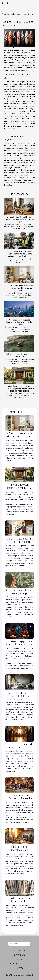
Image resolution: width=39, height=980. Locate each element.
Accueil (4, 12)
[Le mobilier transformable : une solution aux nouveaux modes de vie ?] (19, 206)
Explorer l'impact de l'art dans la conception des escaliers (19, 541)
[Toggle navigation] (5, 3)
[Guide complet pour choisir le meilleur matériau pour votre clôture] (19, 887)
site (15, 128)
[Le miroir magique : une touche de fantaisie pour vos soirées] (19, 631)
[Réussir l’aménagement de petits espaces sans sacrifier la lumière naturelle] (19, 274)
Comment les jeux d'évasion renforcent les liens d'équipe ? (19, 798)
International (19, 954)
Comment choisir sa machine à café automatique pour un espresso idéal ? (19, 851)
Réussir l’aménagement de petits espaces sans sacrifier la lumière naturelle (19, 288)
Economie (19, 950)
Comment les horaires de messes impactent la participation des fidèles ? (19, 747)
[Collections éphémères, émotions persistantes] (19, 343)
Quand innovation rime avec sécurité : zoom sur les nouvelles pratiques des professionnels (19, 253)
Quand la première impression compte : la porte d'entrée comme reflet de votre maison (19, 388)
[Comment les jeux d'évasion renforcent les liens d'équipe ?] (19, 785)
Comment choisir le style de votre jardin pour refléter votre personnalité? (19, 594)
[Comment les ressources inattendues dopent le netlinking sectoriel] (19, 309)
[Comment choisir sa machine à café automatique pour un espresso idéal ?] (19, 836)
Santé (19, 959)
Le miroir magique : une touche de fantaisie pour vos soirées (19, 644)
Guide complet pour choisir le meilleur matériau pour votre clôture (19, 903)
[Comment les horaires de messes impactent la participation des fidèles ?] (19, 733)
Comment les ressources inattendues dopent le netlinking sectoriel (19, 322)
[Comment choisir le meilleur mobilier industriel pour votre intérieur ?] (19, 682)
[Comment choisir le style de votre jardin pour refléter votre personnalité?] (19, 579)
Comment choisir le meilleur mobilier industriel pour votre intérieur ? (19, 697)
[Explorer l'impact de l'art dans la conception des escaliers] (19, 528)
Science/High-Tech (19, 963)
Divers (11, 12)
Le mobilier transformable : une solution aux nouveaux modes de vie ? (20, 219)
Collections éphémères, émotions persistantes (19, 355)
